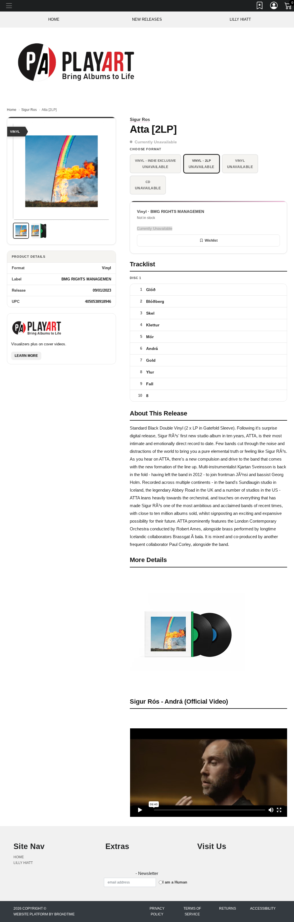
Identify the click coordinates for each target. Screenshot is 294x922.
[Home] (77, 62)
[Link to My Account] (274, 6)
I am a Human (175, 882)
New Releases (147, 19)
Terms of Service (192, 911)
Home (11, 110)
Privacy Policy (157, 911)
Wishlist (211, 240)
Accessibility (263, 908)
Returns (227, 908)
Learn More (26, 356)
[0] (288, 7)
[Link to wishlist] (260, 6)
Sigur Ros (29, 110)
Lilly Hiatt (240, 19)
